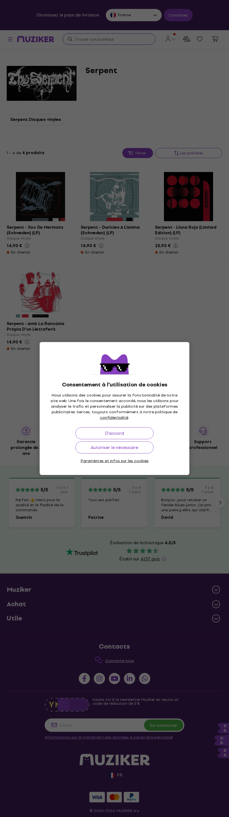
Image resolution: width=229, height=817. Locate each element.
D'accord (114, 433)
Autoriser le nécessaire (114, 447)
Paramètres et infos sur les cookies (115, 461)
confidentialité (114, 417)
